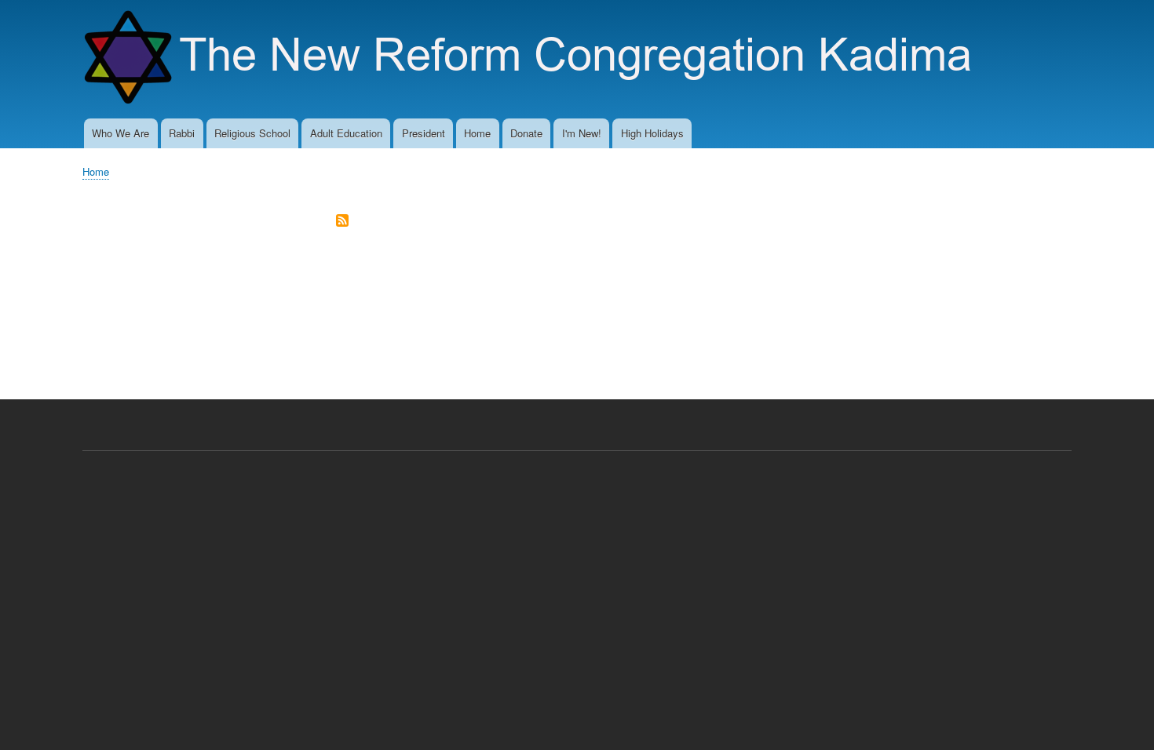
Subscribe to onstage (342, 221)
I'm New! (581, 133)
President (423, 133)
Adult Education (346, 133)
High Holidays (652, 133)
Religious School (252, 133)
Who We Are (120, 133)
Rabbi (182, 133)
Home (477, 133)
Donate (526, 133)
